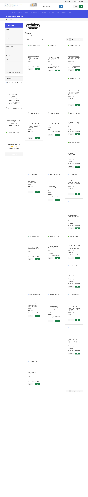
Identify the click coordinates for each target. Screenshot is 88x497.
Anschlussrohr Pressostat (34, 304)
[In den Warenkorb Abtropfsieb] (77, 194)
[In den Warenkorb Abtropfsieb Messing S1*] (77, 258)
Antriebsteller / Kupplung (14, 144)
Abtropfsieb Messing (53, 246)
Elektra (71, 12)
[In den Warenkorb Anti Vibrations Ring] (57, 321)
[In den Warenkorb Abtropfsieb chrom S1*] (37, 259)
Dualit (8, 12)
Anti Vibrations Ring (53, 306)
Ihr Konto (74, 1)
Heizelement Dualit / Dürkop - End (14, 121)
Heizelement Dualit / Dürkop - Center (14, 95)
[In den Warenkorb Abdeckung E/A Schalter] (77, 134)
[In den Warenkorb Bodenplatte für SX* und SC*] (77, 353)
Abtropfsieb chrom (72, 215)
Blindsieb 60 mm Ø (72, 307)
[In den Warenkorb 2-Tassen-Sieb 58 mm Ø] (37, 138)
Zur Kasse (67, 1)
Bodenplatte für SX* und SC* (73, 339)
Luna (13, 12)
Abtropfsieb (71, 181)
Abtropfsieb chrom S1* (33, 247)
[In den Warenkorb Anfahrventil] (77, 287)
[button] (82, 39)
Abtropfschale (31, 181)
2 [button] (72, 39)
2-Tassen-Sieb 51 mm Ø (73, 91)
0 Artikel (76, 6)
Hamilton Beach (35, 12)
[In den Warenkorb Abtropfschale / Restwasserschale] (57, 200)
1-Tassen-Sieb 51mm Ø (53, 57)
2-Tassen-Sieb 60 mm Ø (53, 124)
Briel (58, 12)
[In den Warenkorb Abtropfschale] (37, 192)
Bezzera (63, 12)
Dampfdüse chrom (32, 372)
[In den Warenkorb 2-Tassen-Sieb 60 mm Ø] (57, 135)
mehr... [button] (30, 69)
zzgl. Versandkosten (36, 66)
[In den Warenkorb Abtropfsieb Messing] (57, 258)
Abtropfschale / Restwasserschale (52, 187)
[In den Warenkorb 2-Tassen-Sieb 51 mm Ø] (77, 105)
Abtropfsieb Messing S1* (74, 245)
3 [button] (74, 39)
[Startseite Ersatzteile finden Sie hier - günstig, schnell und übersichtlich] (20, 5)
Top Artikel (9, 78)
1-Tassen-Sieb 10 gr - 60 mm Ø (33, 56)
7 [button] (79, 39)
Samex (44, 12)
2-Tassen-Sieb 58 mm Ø (33, 124)
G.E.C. (26, 12)
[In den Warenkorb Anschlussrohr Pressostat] (37, 316)
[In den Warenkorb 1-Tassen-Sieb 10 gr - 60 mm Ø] (37, 69)
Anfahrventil (71, 275)
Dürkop (20, 12)
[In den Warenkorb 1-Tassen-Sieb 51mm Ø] (57, 70)
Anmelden (81, 1)
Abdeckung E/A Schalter (73, 122)
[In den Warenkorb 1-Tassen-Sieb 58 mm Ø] (77, 70)
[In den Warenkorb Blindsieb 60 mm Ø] (77, 320)
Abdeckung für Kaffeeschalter (71, 154)
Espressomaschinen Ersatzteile (14, 16)
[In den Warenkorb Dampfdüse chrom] (37, 384)
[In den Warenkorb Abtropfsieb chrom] (77, 228)
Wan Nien (51, 12)
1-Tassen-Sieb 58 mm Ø (73, 56)
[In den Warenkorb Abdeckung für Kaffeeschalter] (77, 167)
